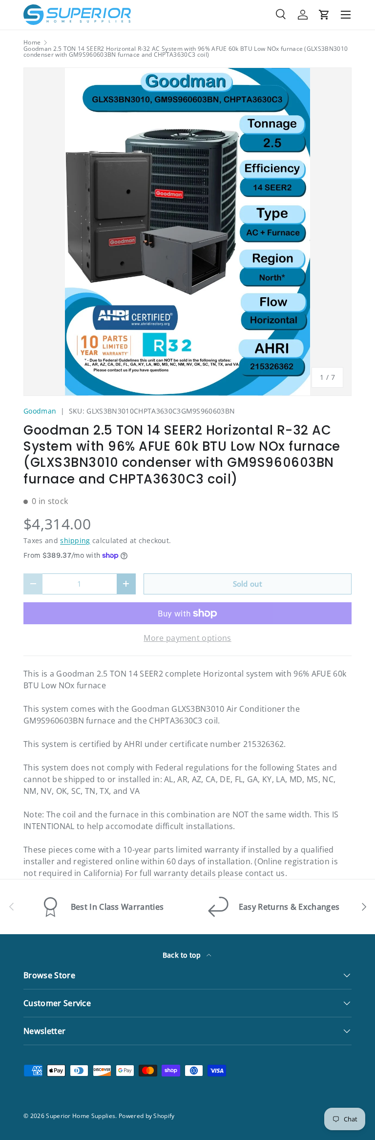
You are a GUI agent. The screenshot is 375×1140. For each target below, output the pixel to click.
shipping (75, 540)
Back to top (183, 955)
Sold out (248, 584)
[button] (324, 14)
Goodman (39, 411)
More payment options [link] (187, 638)
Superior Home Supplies (80, 1116)
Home (32, 42)
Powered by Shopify (147, 1116)
